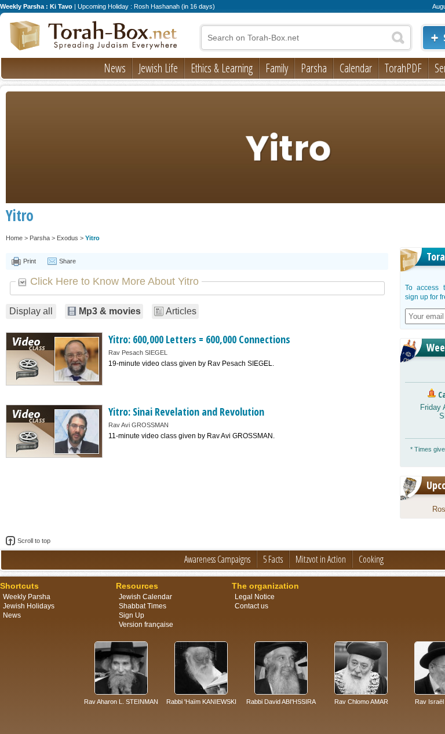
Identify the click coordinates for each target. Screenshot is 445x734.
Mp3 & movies (110, 311)
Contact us (251, 606)
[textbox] (305, 37)
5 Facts (273, 559)
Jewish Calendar (145, 597)
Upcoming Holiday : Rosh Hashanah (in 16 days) (146, 6)
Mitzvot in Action (321, 559)
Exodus (67, 237)
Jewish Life (158, 68)
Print (29, 261)
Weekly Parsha (26, 597)
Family (276, 68)
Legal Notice (255, 597)
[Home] (94, 36)
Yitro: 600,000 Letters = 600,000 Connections (199, 339)
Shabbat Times (142, 606)
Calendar (356, 68)
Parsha (314, 68)
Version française (146, 625)
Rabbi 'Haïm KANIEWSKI (201, 701)
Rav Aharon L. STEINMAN (121, 701)
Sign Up (131, 615)
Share (67, 261)
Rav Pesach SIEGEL (137, 352)
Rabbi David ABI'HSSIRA (281, 701)
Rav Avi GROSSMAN (138, 424)
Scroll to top (33, 540)
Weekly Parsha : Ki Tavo (36, 6)
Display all (31, 311)
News (115, 68)
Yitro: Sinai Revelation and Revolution (186, 412)
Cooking (371, 559)
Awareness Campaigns (217, 559)
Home (14, 237)
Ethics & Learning (222, 68)
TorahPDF (403, 68)
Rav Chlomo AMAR (361, 701)
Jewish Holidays (28, 606)
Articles (181, 311)
